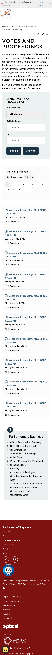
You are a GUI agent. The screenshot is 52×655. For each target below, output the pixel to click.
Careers (7, 531)
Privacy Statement (11, 601)
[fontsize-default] (43, 33)
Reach (6, 614)
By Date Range (13, 121)
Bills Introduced (18, 450)
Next (21, 189)
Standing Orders (18, 465)
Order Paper (16, 457)
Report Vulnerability (12, 596)
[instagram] (13, 559)
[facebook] (6, 559)
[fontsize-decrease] (39, 33)
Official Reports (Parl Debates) (25, 442)
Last (29, 189)
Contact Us (8, 544)
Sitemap (6, 609)
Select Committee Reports (23, 446)
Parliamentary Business (23, 26)
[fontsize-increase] (48, 33)
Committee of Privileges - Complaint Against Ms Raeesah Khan (26, 476)
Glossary (14, 468)
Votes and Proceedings (23, 453)
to (7, 134)
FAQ (5, 553)
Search (31, 150)
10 (14, 189)
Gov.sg (6, 618)
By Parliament (13, 107)
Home (5, 26)
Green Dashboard (11, 540)
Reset (13, 150)
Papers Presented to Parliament (26, 461)
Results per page (14, 177)
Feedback (7, 549)
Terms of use (9, 605)
